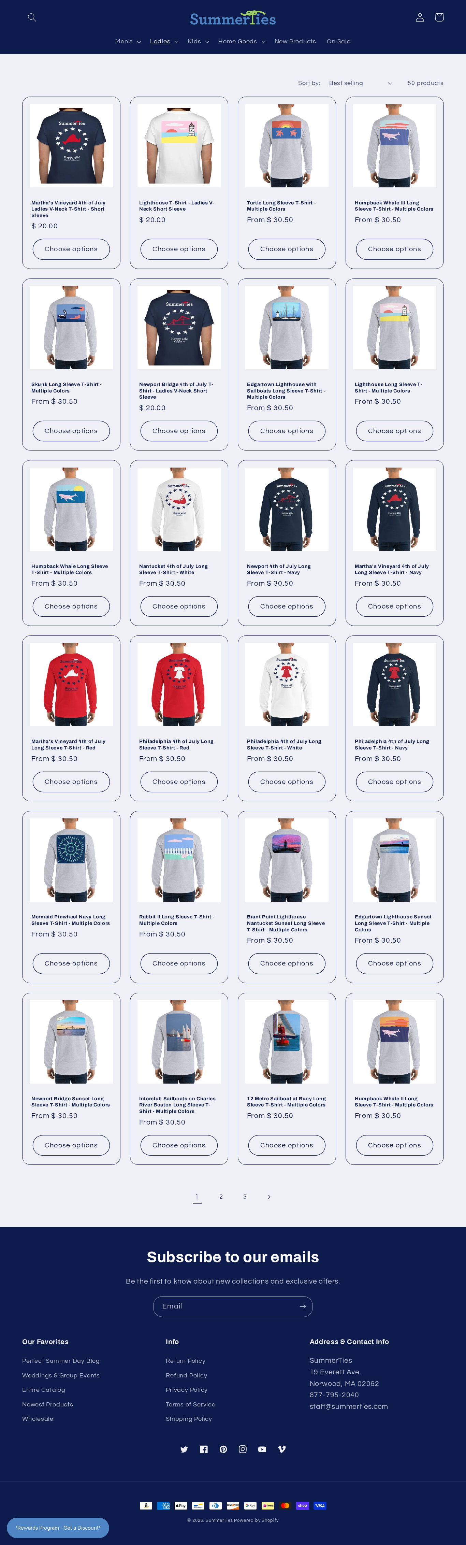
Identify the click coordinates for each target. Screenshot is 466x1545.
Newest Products (47, 1404)
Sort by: (309, 83)
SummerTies (219, 1520)
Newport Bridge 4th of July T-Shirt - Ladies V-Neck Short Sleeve (176, 391)
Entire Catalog (43, 1390)
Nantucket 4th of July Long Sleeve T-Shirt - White (173, 569)
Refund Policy (186, 1375)
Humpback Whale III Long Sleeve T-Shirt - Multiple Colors (394, 206)
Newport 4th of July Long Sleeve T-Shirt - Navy (279, 569)
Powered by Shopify (256, 1520)
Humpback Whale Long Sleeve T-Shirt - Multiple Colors (69, 569)
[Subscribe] (302, 1306)
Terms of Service (190, 1404)
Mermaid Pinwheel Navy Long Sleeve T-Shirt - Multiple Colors (70, 920)
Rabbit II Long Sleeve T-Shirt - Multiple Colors (177, 920)
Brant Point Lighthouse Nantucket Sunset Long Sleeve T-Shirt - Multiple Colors (286, 923)
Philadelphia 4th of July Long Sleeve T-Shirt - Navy (392, 744)
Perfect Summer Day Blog (61, 1361)
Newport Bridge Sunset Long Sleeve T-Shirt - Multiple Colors (70, 1102)
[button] (32, 17)
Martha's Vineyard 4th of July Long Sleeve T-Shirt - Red (68, 744)
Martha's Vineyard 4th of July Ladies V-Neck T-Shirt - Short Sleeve (68, 209)
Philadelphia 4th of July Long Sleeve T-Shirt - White (284, 744)
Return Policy (185, 1361)
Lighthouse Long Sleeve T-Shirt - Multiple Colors (389, 388)
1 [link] (197, 1196)
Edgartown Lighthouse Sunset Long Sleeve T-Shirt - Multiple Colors (393, 923)
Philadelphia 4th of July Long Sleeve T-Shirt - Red (176, 744)
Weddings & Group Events (61, 1375)
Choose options (71, 249)
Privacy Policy (187, 1390)
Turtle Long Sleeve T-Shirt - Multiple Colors (281, 206)
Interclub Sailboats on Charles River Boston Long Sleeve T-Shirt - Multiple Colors (177, 1105)
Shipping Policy (189, 1419)
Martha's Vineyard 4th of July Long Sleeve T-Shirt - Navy (392, 569)
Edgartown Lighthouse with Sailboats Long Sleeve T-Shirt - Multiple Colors (286, 391)
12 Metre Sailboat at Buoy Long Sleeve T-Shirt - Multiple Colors (286, 1102)
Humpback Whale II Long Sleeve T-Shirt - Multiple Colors (394, 1102)
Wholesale (38, 1419)
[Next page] (269, 1196)
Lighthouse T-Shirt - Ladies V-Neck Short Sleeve (177, 206)
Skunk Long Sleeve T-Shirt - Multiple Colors (66, 388)
